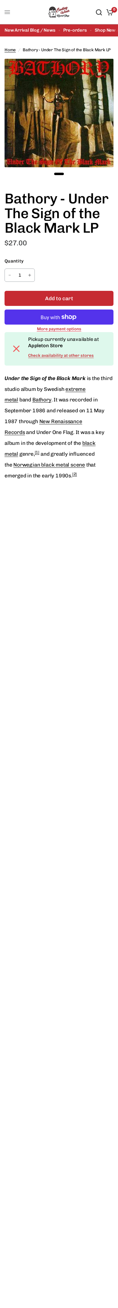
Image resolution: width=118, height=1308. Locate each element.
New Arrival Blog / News (30, 30)
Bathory (41, 400)
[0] (108, 12)
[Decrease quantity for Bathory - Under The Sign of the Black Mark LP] (10, 275)
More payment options (59, 329)
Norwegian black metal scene (49, 465)
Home (10, 49)
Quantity (14, 261)
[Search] (99, 12)
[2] (74, 474)
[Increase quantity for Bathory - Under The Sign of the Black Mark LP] (29, 275)
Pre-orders (75, 30)
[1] (37, 452)
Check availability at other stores (61, 356)
